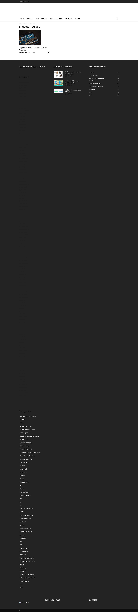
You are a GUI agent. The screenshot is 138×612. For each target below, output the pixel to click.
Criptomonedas (24, 462)
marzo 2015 (22, 280)
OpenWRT (23, 538)
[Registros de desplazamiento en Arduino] (34, 37)
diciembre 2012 (23, 356)
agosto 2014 (23, 300)
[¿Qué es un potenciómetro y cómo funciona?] (58, 74)
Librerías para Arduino (26, 515)
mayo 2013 (22, 342)
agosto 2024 (23, 94)
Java (37, 18)
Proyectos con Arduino (27, 558)
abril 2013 (22, 345)
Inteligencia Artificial (26, 495)
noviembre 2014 (24, 291)
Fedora (22, 479)
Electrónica (23, 472)
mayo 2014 (22, 308)
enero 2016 (22, 252)
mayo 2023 (22, 119)
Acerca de (69, 18)
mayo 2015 (22, 274)
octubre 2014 (23, 294)
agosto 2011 (23, 396)
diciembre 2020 (23, 159)
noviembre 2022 (24, 136)
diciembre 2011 (23, 385)
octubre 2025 (23, 85)
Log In (77, 18)
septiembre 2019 (24, 175)
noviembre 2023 (24, 105)
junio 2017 (22, 215)
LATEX (22, 512)
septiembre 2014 (24, 297)
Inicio (22, 18)
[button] (117, 19)
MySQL (22, 535)
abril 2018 (22, 195)
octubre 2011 (23, 390)
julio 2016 (22, 240)
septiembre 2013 (24, 331)
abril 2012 (22, 373)
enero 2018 (22, 198)
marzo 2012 (22, 376)
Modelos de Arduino (26, 532)
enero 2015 (22, 286)
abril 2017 (22, 221)
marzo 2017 (22, 223)
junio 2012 (22, 368)
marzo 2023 (22, 125)
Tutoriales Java (24, 581)
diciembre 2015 (23, 255)
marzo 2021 (22, 153)
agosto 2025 (23, 88)
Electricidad (23, 469)
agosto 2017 (23, 209)
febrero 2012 (23, 379)
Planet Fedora (24, 548)
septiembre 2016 (24, 235)
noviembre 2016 (24, 229)
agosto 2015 (23, 266)
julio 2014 (22, 303)
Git (20, 485)
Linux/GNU (23, 522)
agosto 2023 (23, 113)
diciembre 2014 (23, 288)
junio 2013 (22, 339)
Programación (24, 551)
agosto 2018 (23, 190)
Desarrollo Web (24, 466)
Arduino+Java (24, 433)
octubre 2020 (23, 161)
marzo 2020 (22, 170)
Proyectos (23, 555)
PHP (21, 541)
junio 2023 (22, 116)
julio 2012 (22, 365)
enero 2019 (22, 181)
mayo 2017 (22, 218)
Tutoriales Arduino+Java (27, 578)
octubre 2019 (23, 173)
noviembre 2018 (24, 184)
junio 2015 (22, 272)
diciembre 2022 (23, 133)
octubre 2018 (23, 187)
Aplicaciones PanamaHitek (28, 416)
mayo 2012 (22, 370)
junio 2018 (22, 192)
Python (44, 18)
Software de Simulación (27, 574)
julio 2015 (22, 269)
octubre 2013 (23, 328)
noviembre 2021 (24, 144)
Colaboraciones (24, 446)
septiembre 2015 (24, 263)
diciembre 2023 (23, 102)
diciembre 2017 (23, 201)
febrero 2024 (23, 96)
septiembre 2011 (24, 393)
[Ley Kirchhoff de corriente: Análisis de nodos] (58, 83)
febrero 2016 (23, 249)
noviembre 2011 (24, 387)
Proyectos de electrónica (27, 561)
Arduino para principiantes (28, 429)
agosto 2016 (23, 238)
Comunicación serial (26, 449)
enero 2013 (22, 353)
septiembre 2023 (24, 110)
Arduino (30, 18)
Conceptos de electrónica (27, 456)
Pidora (22, 545)
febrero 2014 (23, 317)
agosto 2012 (23, 362)
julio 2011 (22, 399)
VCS (21, 584)
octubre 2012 (23, 359)
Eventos (22, 475)
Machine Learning (56, 18)
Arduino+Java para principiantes (29, 436)
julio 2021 (22, 150)
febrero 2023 (23, 127)
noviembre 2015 (24, 257)
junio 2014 (22, 305)
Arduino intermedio (25, 426)
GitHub (22, 489)
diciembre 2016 (23, 226)
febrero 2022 (23, 142)
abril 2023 (22, 122)
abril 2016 (22, 246)
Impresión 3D (24, 492)
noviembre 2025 (24, 82)
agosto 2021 (23, 147)
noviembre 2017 (24, 204)
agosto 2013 (23, 334)
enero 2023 (22, 130)
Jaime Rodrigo (23, 52)
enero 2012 (22, 382)
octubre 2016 (23, 232)
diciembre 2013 (23, 322)
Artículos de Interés (26, 443)
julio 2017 (22, 212)
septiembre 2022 (24, 139)
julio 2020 (22, 164)
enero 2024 (22, 99)
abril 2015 (22, 277)
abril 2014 (22, 311)
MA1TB (22, 525)
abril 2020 (22, 167)
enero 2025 (22, 91)
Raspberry (23, 568)
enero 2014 (22, 320)
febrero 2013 (23, 351)
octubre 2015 (23, 260)
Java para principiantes (26, 508)
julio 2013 (22, 336)
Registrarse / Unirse (24, 1)
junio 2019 (22, 178)
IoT (21, 499)
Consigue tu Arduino (26, 459)
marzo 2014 (22, 314)
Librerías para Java (25, 518)
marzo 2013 (22, 348)
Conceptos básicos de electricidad (30, 452)
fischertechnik (24, 482)
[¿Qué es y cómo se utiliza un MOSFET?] (58, 91)
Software (22, 571)
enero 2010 (22, 401)
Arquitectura (23, 439)
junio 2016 (22, 243)
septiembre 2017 (24, 207)
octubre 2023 (23, 108)
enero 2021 (22, 156)
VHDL (21, 588)
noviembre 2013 (24, 325)
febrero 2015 (23, 283)
